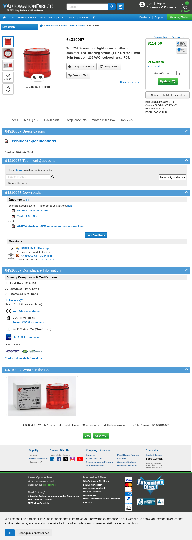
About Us (90, 455)
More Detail (154, 66)
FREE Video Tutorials (38, 503)
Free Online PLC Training (40, 500)
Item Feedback (96, 235)
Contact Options (154, 455)
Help (69, 205)
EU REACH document (26, 337)
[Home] (4, 17)
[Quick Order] (94, 17)
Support (160, 17)
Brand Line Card (94, 458)
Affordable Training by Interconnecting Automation (53, 496)
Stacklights (52, 25)
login (19, 169)
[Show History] (120, 6)
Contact (72, 17)
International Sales (95, 465)
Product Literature (92, 492)
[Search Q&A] (52, 176)
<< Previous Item (159, 37)
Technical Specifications (32, 141)
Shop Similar (111, 66)
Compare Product (39, 86)
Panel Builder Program (128, 455)
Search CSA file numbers (28, 322)
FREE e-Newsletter (92, 485)
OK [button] (10, 533)
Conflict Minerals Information (23, 358)
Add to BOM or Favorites (168, 95)
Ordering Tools (179, 17)
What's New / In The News (96, 481)
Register (160, 3)
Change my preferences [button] (33, 533)
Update (165, 81)
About (61, 17)
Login (149, 3)
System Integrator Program (99, 462)
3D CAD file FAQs (46, 260)
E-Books (87, 502)
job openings (49, 485)
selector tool (80, 75)
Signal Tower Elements (73, 25)
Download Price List (127, 465)
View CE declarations (26, 310)
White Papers (89, 495)
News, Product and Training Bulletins (101, 499)
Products (145, 17)
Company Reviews (126, 462)
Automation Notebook (94, 488)
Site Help (121, 458)
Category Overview (82, 66)
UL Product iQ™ (14, 300)
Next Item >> (178, 37)
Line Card (84, 17)
